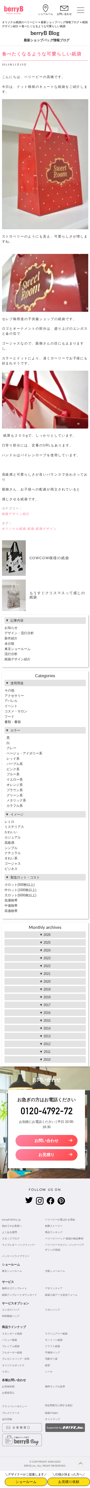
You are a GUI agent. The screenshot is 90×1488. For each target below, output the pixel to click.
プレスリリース (11, 1412)
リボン (6, 1371)
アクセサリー (14, 696)
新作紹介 (11, 638)
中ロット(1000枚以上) (20, 890)
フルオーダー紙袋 (12, 1352)
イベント (11, 706)
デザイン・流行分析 (19, 633)
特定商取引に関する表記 (58, 1405)
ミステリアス (14, 827)
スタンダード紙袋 (12, 1333)
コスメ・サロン (15, 711)
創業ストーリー (53, 1226)
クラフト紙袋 (52, 1346)
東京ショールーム (17, 649)
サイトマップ (52, 1419)
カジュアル (12, 837)
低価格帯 (11, 900)
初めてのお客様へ (12, 1226)
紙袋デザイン (46, 528)
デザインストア (53, 1288)
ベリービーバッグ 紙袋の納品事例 (64, 1238)
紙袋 (31, 528)
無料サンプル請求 (55, 1386)
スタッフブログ (11, 1238)
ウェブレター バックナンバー (18, 1244)
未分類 (9, 643)
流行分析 (11, 654)
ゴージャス (12, 863)
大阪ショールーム (55, 1271)
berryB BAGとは (11, 1219)
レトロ (9, 822)
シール (48, 1371)
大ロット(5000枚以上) (20, 895)
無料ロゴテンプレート (14, 1288)
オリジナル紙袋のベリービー (20, 22)
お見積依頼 (8, 1386)
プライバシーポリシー (14, 1406)
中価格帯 (11, 905)
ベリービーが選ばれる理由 (60, 1219)
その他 (9, 690)
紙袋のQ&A (51, 1412)
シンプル (11, 848)
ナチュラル (12, 853)
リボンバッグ (52, 1309)
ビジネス (11, 869)
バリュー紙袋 (9, 1340)
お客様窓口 (8, 1392)
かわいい (11, 832)
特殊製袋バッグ (11, 1316)
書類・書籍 (12, 722)
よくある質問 (9, 1232)
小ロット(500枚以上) (19, 885)
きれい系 (11, 858)
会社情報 (7, 1419)
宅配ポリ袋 (51, 1358)
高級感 (9, 843)
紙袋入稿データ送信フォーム (61, 1294)
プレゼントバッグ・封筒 (16, 1358)
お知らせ (11, 628)
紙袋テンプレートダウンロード (19, 1294)
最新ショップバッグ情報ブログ (60, 22)
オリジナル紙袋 (14, 528)
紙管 (47, 1365)
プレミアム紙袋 (11, 1346)
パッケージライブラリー (16, 1256)
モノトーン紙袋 (53, 1340)
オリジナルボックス (13, 1365)
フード (9, 716)
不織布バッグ (52, 1352)
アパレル (11, 701)
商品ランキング (53, 1232)
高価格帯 (11, 911)
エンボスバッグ (11, 1309)
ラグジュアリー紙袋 (56, 1333)
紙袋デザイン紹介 (16, 514)
